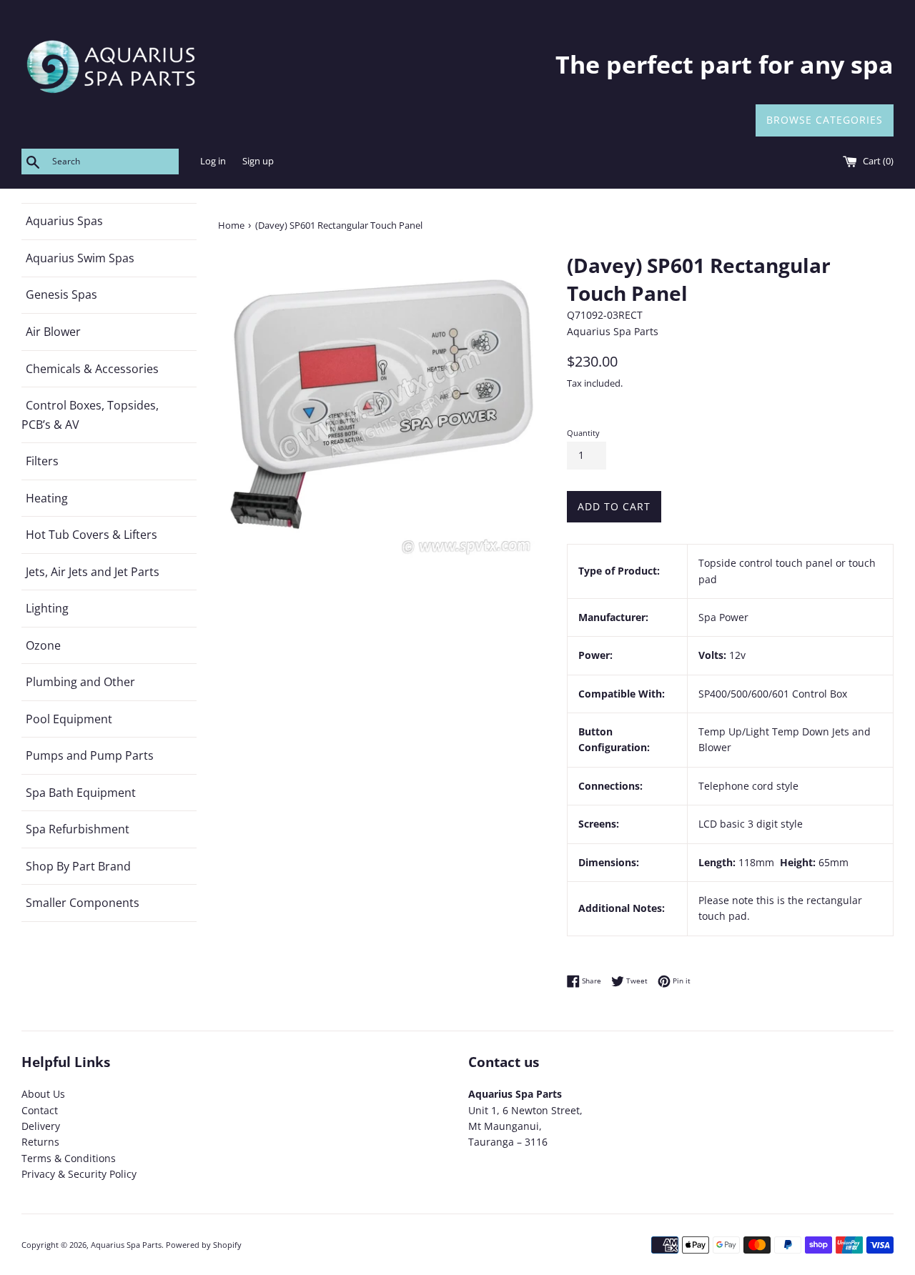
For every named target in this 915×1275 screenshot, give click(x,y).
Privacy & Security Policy (79, 1174)
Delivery (40, 1126)
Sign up (258, 161)
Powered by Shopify (204, 1244)
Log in (213, 161)
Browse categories (824, 119)
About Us (43, 1094)
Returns (40, 1142)
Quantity (583, 432)
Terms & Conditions (68, 1158)
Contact (39, 1110)
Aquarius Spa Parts (126, 1244)
